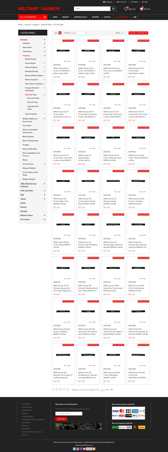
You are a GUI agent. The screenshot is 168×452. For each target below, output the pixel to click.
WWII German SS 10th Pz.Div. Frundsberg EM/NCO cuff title (61, 331)
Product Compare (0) (138, 33)
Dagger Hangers (29, 179)
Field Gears (27, 51)
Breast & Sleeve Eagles (34, 75)
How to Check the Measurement (32, 432)
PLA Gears (25, 219)
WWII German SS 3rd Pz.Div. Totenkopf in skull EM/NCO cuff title (112, 157)
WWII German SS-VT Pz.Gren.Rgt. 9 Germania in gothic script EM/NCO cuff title (112, 114)
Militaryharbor (110, 442)
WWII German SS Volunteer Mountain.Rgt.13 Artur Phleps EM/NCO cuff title (88, 288)
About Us (25, 435)
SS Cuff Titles (58, 24)
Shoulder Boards (31, 71)
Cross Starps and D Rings (30, 173)
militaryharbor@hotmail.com (84, 445)
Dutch (23, 203)
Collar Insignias (31, 67)
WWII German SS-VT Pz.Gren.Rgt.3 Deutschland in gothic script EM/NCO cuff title (137, 70)
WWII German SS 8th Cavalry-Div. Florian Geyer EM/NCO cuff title (113, 288)
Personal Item (28, 164)
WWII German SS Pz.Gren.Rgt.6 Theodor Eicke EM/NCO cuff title (86, 201)
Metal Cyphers (28, 136)
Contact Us (25, 426)
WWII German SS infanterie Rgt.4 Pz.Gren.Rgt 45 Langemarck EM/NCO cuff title (87, 157)
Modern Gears (26, 215)
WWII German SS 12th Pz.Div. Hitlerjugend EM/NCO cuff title (111, 375)
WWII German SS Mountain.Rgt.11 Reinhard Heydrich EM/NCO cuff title (113, 244)
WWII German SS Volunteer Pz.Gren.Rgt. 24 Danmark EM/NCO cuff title (138, 331)
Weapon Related (29, 168)
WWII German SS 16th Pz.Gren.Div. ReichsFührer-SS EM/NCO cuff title (138, 375)
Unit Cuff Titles (46, 24)
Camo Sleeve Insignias (34, 84)
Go (112, 389)
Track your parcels (27, 416)
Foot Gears (27, 125)
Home (20, 24)
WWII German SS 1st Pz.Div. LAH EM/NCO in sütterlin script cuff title (86, 70)
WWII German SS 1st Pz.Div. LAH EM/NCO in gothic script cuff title (61, 70)
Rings (25, 160)
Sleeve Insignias (31, 79)
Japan (23, 199)
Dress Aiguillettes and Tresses (31, 154)
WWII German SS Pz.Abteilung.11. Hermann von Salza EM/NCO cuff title (87, 375)
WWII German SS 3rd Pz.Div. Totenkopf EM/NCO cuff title (138, 157)
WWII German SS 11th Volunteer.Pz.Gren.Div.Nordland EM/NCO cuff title (87, 331)
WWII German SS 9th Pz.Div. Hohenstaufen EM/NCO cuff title (136, 288)
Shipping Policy (27, 410)
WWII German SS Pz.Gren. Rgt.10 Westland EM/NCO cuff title (87, 244)
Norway (23, 211)
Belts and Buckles (30, 149)
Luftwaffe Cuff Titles (33, 107)
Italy (22, 195)
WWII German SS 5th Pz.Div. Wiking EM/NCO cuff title (61, 244)
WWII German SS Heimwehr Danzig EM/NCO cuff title (109, 201)
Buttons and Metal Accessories (30, 131)
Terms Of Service (27, 407)
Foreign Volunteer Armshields (32, 89)
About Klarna (26, 422)
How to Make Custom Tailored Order (33, 419)
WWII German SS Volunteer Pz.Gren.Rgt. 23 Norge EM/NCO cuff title (112, 331)
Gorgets (26, 145)
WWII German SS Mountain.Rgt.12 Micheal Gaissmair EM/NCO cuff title (138, 244)
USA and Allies (26, 191)
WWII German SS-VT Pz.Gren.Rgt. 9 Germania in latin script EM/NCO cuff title (87, 114)
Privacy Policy (26, 404)
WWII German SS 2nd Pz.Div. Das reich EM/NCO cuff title (113, 70)
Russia (23, 207)
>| (67, 389)
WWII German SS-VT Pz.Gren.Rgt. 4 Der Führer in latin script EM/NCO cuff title (138, 114)
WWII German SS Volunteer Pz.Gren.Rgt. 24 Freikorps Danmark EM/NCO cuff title (62, 375)
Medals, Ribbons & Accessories (30, 120)
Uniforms (26, 43)
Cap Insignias (30, 63)
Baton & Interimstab (30, 141)
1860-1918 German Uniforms (28, 185)
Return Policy (26, 429)
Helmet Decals (30, 59)
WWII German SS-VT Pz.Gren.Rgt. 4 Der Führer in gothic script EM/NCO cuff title (63, 157)
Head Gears (27, 47)
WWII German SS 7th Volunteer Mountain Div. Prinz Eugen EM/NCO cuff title (62, 288)
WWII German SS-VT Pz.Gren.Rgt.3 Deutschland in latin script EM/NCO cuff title (62, 114)
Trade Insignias (31, 114)
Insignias (36, 24)
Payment (24, 413)
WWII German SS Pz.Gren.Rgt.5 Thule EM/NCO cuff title (60, 201)
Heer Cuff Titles (33, 98)
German (28, 24)
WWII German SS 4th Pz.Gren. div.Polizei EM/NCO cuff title (136, 201)
